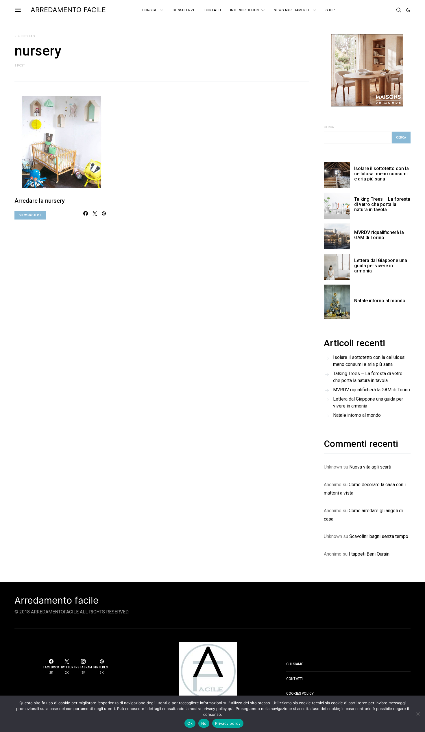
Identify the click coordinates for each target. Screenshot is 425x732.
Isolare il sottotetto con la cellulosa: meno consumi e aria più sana (381, 174)
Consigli (150, 10)
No (204, 723)
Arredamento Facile (68, 10)
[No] (418, 714)
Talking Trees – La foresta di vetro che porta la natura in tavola (382, 204)
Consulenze (184, 10)
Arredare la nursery (39, 200)
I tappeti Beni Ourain (369, 554)
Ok (190, 723)
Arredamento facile (56, 600)
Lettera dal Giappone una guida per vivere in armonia (380, 266)
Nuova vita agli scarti (370, 467)
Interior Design (244, 10)
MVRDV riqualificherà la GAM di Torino (379, 235)
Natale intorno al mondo (379, 300)
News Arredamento (292, 10)
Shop (330, 10)
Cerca (329, 127)
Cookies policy (300, 694)
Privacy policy (228, 723)
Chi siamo (295, 664)
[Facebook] (373, 10)
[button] (408, 10)
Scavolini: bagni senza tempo (378, 536)
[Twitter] (381, 10)
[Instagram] (389, 10)
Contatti (212, 10)
